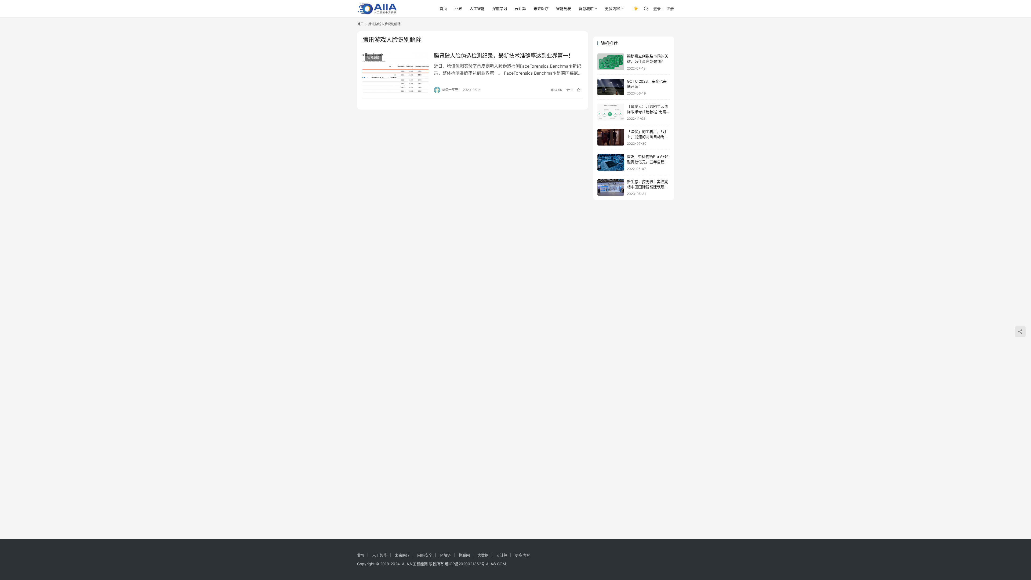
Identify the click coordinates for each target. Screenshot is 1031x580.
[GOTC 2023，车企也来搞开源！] (610, 87)
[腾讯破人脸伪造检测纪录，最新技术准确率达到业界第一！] (395, 72)
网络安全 (424, 555)
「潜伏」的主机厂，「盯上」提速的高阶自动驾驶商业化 (647, 136)
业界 (458, 8)
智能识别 (373, 58)
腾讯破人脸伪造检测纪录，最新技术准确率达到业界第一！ (503, 56)
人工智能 (477, 8)
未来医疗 (541, 8)
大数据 (483, 555)
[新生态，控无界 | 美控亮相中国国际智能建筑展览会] (610, 187)
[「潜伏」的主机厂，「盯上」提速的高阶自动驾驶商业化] (610, 137)
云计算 (520, 8)
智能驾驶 (563, 8)
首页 (443, 8)
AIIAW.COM (496, 563)
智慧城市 (586, 8)
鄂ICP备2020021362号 (465, 563)
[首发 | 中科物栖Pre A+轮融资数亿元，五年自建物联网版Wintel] (610, 162)
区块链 (445, 555)
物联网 (464, 555)
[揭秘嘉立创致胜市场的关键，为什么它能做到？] (610, 61)
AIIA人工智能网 (415, 563)
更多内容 (612, 8)
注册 (670, 8)
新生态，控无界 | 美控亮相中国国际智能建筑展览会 (647, 186)
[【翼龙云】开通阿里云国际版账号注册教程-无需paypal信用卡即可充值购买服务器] (610, 112)
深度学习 (499, 8)
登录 (657, 8)
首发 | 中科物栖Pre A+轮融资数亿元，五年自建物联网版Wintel (648, 161)
